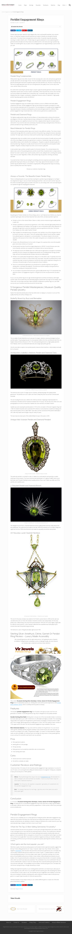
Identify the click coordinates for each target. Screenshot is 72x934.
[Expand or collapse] (60, 26)
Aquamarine (18, 850)
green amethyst (14, 704)
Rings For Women (19, 888)
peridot (59, 703)
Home (3, 12)
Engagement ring (8, 12)
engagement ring (45, 777)
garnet (20, 704)
